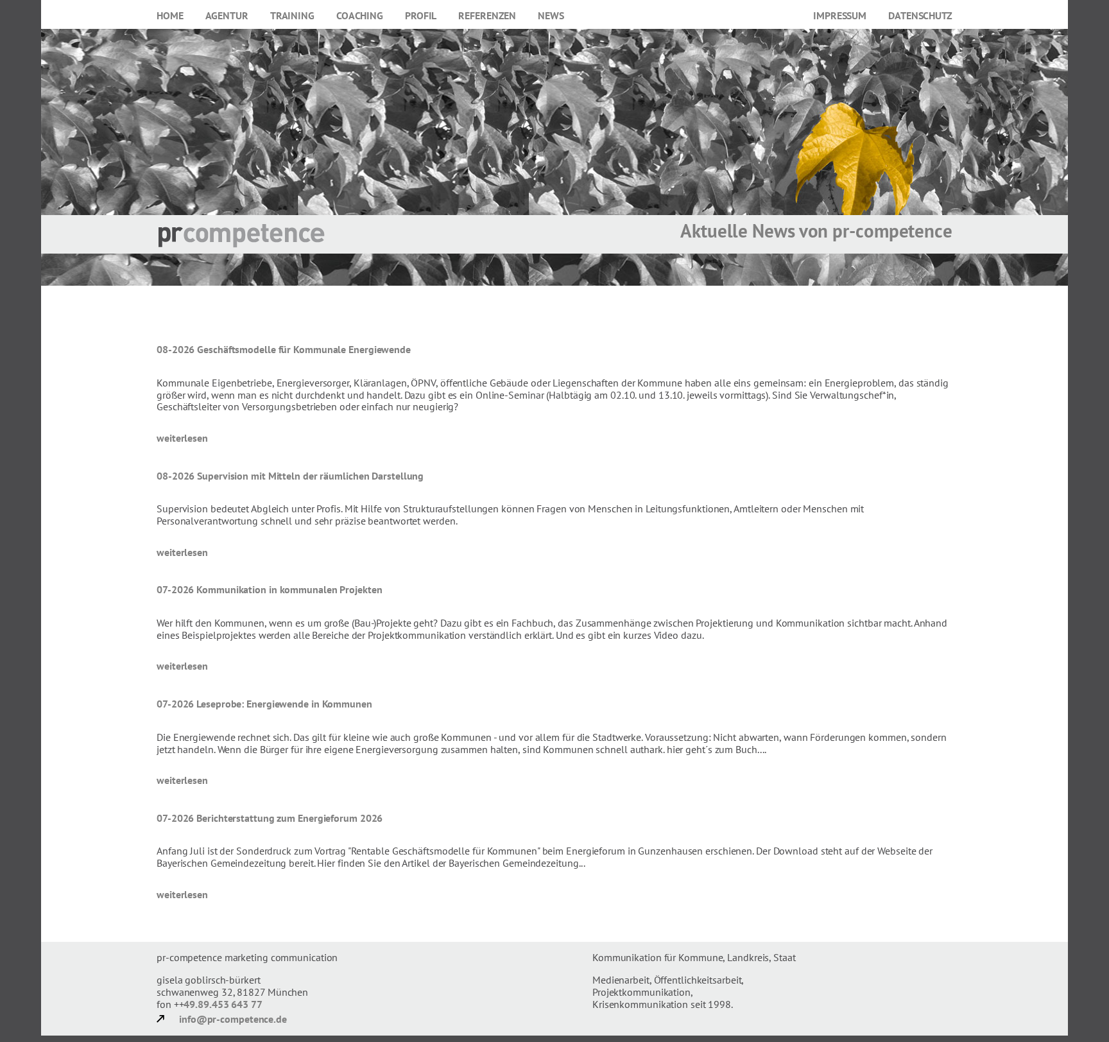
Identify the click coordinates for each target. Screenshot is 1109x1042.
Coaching (359, 15)
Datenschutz (920, 15)
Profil (420, 15)
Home (170, 15)
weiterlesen (182, 437)
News (551, 15)
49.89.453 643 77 (223, 1004)
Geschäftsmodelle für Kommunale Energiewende (304, 349)
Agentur (226, 15)
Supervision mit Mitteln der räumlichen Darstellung (310, 475)
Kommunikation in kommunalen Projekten (289, 589)
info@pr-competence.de (233, 1018)
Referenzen (487, 15)
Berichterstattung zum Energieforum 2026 (289, 818)
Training (292, 15)
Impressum (839, 15)
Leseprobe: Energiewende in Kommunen (284, 703)
